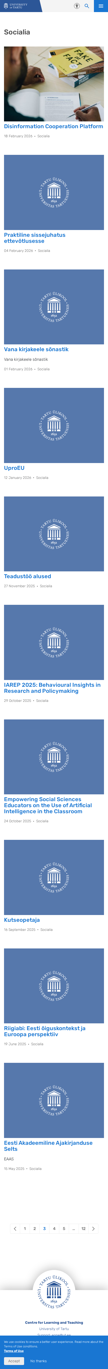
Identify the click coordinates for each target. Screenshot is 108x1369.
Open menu (101, 6)
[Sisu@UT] (15, 6)
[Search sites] (87, 6)
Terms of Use (14, 1351)
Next (93, 1229)
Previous (15, 1229)
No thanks (38, 1361)
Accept (14, 1361)
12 (83, 1228)
